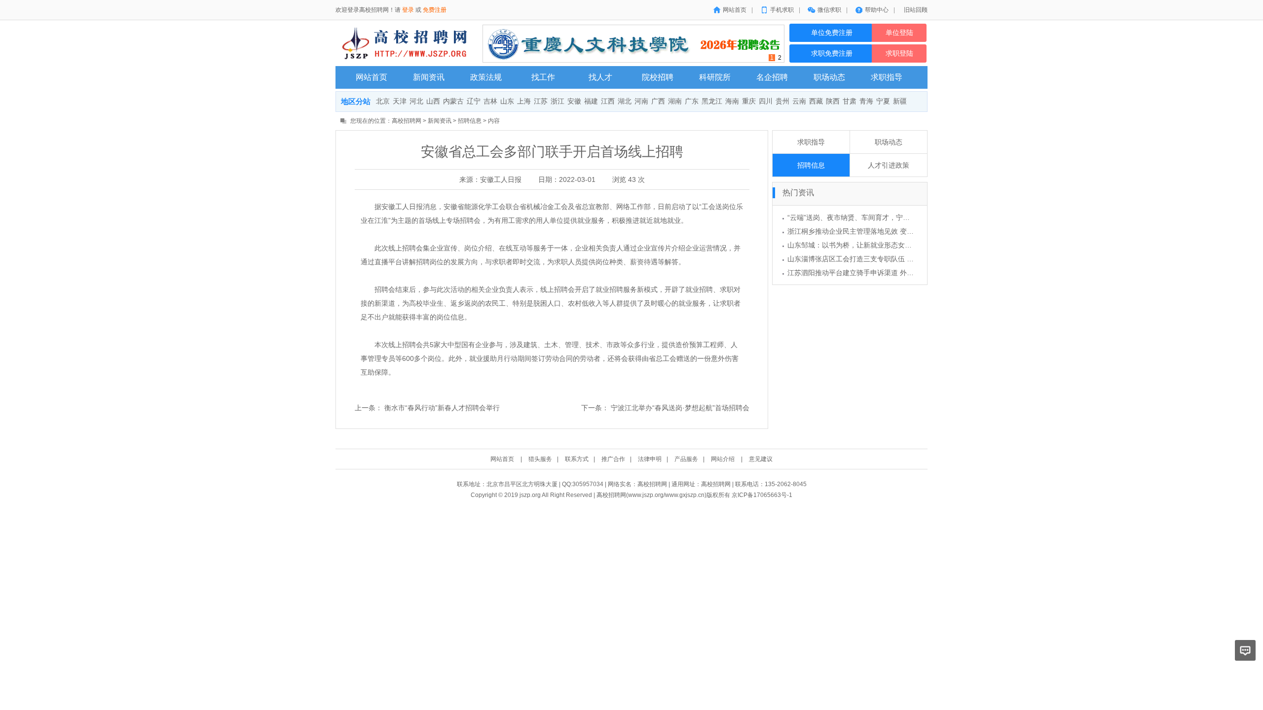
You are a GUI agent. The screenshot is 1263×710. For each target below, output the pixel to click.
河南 (641, 101)
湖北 (625, 101)
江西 (608, 101)
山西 (433, 101)
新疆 (900, 101)
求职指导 (811, 142)
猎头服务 (540, 459)
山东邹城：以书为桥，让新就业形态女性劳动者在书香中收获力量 (887, 245)
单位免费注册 (831, 32)
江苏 (541, 101)
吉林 (490, 101)
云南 (799, 101)
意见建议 (761, 459)
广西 (658, 101)
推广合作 (613, 459)
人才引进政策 (888, 165)
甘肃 (849, 101)
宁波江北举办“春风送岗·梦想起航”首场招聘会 (680, 408)
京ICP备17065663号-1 (762, 495)
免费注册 (434, 9)
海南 (732, 101)
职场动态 (888, 142)
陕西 (833, 101)
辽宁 (474, 101)
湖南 (675, 101)
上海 (524, 101)
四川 (766, 101)
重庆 (749, 101)
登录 (408, 9)
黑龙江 (712, 101)
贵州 (782, 101)
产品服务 (686, 459)
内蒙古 (453, 101)
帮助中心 (877, 9)
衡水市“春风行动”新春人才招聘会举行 (442, 408)
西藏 (816, 101)
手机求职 (782, 9)
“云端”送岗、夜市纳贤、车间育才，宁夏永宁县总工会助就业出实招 (890, 217)
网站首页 (734, 9)
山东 (507, 101)
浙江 (557, 101)
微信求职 (829, 9)
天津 (400, 101)
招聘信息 (470, 120)
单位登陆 (899, 32)
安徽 (574, 101)
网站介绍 (723, 459)
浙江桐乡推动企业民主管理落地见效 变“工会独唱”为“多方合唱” (883, 231)
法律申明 (650, 459)
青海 (866, 101)
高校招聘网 (406, 120)
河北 (416, 101)
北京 (383, 101)
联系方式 (577, 459)
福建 (591, 101)
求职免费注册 (831, 53)
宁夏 (883, 101)
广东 (692, 101)
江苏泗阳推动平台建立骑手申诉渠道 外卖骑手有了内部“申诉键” (884, 273)
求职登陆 (899, 53)
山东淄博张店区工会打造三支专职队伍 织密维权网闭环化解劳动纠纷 (892, 259)
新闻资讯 (439, 120)
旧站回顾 (916, 9)
